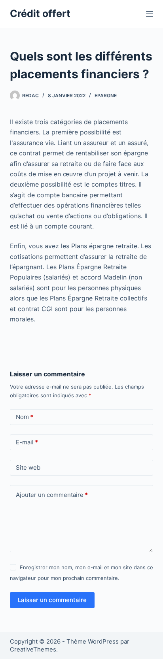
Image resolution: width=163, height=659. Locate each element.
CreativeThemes (33, 649)
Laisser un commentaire (52, 600)
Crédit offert (40, 13)
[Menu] (149, 13)
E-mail (27, 442)
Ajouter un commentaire (52, 494)
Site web (28, 467)
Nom (24, 417)
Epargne (106, 95)
